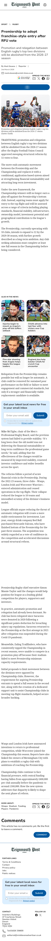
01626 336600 (16, 931)
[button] (5, 5)
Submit (40, 415)
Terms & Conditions (11, 862)
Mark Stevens (9, 66)
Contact (5, 864)
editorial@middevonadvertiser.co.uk (24, 935)
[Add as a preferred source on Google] (24, 78)
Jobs (4, 870)
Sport (4, 24)
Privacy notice (27, 423)
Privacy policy (8, 867)
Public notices (8, 873)
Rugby (15, 24)
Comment (41, 834)
